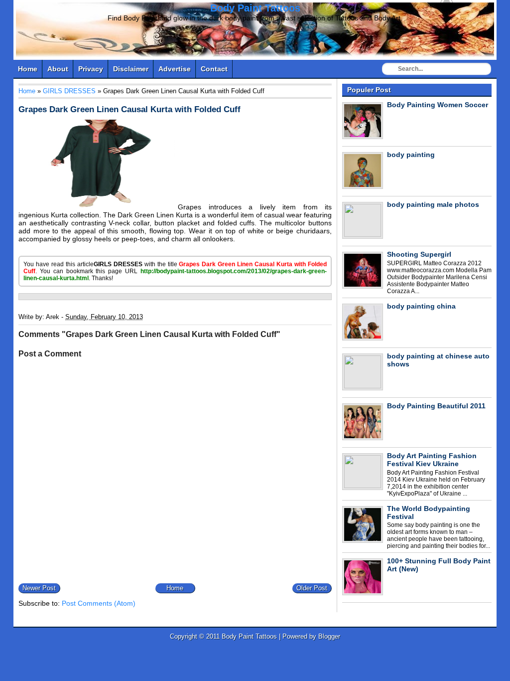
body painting (411, 155)
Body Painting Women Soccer (437, 105)
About (57, 69)
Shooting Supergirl (419, 254)
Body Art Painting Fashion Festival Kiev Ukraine (432, 460)
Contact (214, 69)
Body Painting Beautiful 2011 (436, 406)
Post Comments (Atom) (98, 603)
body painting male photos (433, 204)
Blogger (329, 636)
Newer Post (39, 588)
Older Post (311, 588)
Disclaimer (130, 69)
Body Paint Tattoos (255, 7)
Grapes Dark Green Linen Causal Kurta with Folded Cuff (129, 109)
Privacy (90, 69)
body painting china (421, 306)
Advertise (174, 69)
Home (27, 69)
